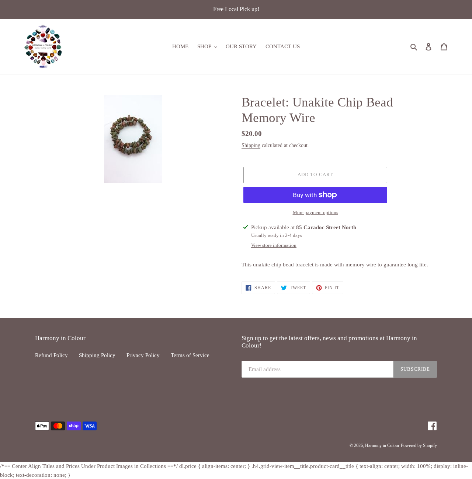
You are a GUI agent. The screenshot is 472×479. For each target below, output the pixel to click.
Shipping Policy (97, 355)
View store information (273, 245)
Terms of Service (190, 355)
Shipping (251, 145)
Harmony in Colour (382, 445)
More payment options (315, 212)
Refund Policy (51, 355)
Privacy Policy (143, 355)
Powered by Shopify (419, 445)
